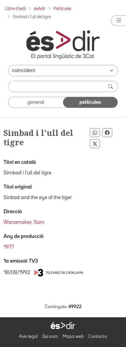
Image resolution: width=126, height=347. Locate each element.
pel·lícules (90, 102)
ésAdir (39, 9)
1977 (9, 247)
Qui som (50, 337)
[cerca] (111, 86)
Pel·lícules (62, 9)
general (35, 102)
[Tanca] (118, 20)
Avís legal (28, 337)
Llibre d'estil (15, 9)
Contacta (97, 337)
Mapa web (73, 337)
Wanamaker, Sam (24, 222)
